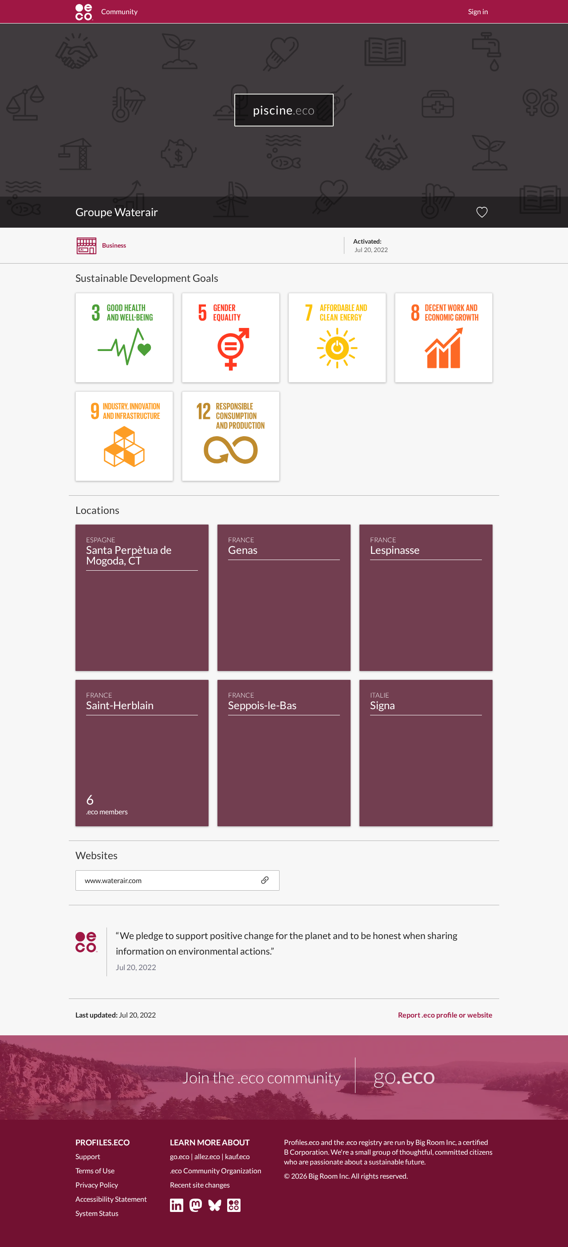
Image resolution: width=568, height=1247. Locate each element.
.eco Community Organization (215, 1170)
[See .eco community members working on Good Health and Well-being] (124, 338)
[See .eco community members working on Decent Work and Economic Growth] (444, 338)
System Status (96, 1213)
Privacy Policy (96, 1184)
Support (87, 1156)
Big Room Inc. (329, 1176)
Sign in (478, 11)
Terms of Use (94, 1170)
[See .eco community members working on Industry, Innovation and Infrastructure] (124, 436)
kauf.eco (237, 1156)
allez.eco (207, 1156)
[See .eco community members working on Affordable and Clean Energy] (337, 338)
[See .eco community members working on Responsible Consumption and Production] (231, 436)
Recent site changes (200, 1184)
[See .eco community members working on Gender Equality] (231, 338)
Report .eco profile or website (445, 1014)
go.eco (179, 1156)
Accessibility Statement (111, 1199)
